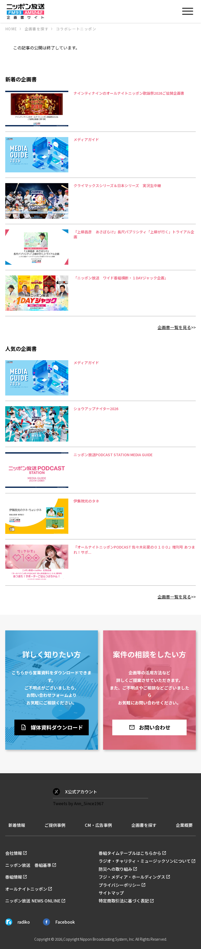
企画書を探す (144, 825)
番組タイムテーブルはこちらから (130, 853)
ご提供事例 (54, 825)
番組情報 (13, 877)
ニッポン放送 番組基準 (28, 865)
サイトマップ (111, 893)
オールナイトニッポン (26, 889)
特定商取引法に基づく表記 (124, 900)
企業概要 (184, 825)
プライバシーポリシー (120, 885)
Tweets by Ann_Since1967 (78, 803)
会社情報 (13, 853)
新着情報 (16, 825)
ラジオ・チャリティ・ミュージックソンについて (145, 861)
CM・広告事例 (98, 825)
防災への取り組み (115, 869)
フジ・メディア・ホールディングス (132, 877)
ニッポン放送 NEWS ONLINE (32, 900)
